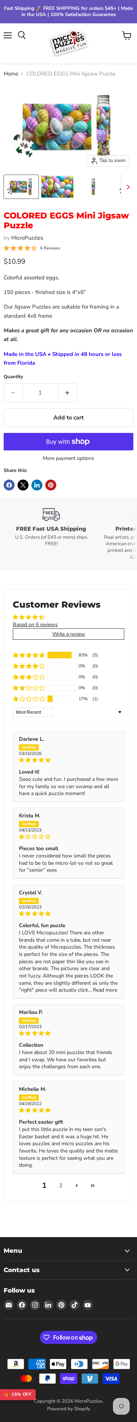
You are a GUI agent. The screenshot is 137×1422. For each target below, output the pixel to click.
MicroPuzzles (27, 237)
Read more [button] (105, 990)
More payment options (68, 458)
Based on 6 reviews (35, 624)
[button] (29, 655)
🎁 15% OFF (17, 1394)
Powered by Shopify (68, 1409)
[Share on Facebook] (9, 485)
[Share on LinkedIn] (36, 485)
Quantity (13, 377)
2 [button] (60, 1185)
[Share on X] (23, 485)
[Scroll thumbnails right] (127, 187)
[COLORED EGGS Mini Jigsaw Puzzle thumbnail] (21, 186)
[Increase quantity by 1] (67, 392)
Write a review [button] (68, 634)
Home (11, 74)
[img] (68, 760)
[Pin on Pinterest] (50, 485)
